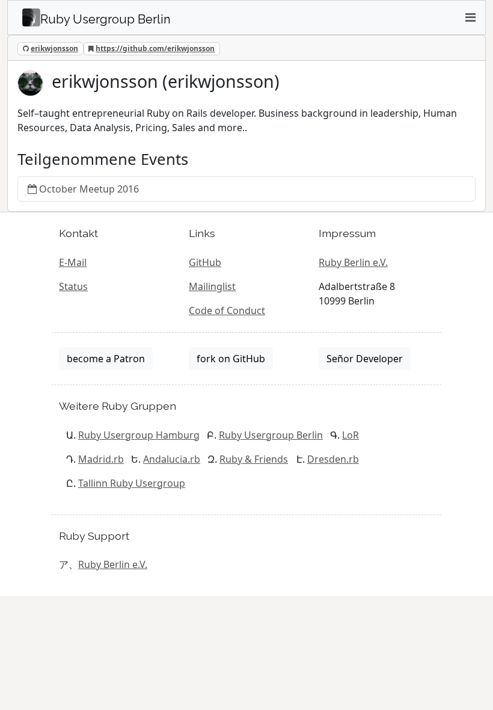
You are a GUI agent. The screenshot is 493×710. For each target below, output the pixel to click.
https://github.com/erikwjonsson (155, 48)
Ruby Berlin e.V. (353, 262)
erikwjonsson (54, 48)
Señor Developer (364, 358)
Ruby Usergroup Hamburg (139, 435)
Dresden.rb (333, 459)
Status (73, 286)
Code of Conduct (227, 310)
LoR (350, 435)
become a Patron (106, 358)
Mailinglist (212, 286)
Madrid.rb (101, 459)
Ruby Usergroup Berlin (271, 435)
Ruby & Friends (253, 459)
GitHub (205, 262)
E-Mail (73, 262)
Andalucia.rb (171, 459)
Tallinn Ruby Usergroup (131, 483)
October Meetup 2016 (89, 189)
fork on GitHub (231, 358)
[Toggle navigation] (470, 17)
